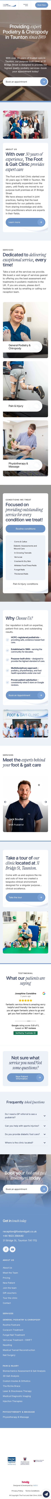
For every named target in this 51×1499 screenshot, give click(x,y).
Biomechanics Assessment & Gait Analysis (24, 1371)
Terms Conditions (32, 1491)
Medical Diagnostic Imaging (17, 1396)
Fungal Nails (19, 569)
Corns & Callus (20, 541)
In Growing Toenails (22, 553)
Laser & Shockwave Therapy (17, 1391)
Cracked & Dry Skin (22, 561)
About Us (7, 1267)
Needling (7, 1345)
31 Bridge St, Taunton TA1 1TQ (20, 1240)
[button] (5, 802)
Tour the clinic (10, 1298)
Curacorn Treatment (13, 1330)
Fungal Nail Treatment (14, 1335)
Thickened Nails (21, 574)
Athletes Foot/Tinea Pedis (25, 565)
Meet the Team (10, 1272)
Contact (7, 1303)
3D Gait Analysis (11, 1376)
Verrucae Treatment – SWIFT (17, 1340)
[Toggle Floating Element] (46, 1494)
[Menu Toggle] (25, 5)
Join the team (10, 1288)
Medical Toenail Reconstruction (19, 1350)
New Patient (9, 1282)
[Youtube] (12, 1249)
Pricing (6, 1277)
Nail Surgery (9, 1355)
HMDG (35, 1485)
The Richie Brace (11, 1386)
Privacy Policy (17, 1491)
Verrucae (18, 557)
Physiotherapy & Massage (16, 1417)
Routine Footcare (11, 1325)
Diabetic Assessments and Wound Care (25, 547)
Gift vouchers (9, 1293)
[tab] (25, 528)
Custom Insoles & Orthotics (16, 1381)
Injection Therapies (12, 1401)
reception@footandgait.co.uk (20, 1231)
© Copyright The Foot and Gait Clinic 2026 (25, 1495)
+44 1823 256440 (13, 1235)
